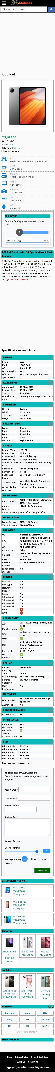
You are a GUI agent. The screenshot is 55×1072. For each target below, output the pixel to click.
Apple (27, 1013)
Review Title (12, 805)
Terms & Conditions (39, 1057)
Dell (27, 1025)
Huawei (45, 1025)
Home (9, 1057)
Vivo (24, 880)
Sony (9, 1019)
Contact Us (33, 1062)
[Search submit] (51, 9)
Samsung (10, 1013)
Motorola (45, 1019)
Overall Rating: (12, 847)
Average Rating (13, 859)
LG (27, 1019)
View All (51, 1007)
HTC (45, 1013)
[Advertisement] (27, 42)
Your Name (11, 789)
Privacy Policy (21, 1057)
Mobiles (16, 148)
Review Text (12, 817)
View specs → (19, 894)
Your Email (11, 798)
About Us (21, 1062)
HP (9, 1025)
